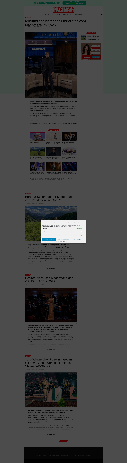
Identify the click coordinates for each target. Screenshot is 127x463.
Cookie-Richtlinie (57, 241)
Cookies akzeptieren (49, 239)
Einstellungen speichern (78, 239)
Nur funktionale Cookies (63, 239)
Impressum (71, 241)
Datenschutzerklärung (64, 241)
